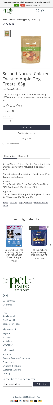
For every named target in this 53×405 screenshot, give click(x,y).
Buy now (26, 138)
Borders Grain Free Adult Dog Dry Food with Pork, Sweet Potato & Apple (14, 253)
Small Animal (9, 316)
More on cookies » (33, 5)
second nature (41, 202)
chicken (13, 202)
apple (5, 202)
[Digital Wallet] (26, 401)
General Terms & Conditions (16, 358)
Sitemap (6, 373)
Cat (4, 308)
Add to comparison (12, 143)
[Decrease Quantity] (5, 120)
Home (5, 19)
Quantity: (6, 116)
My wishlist (8, 344)
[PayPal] (31, 401)
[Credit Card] (12, 401)
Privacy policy (9, 362)
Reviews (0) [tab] (23, 156)
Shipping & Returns (12, 366)
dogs (21, 202)
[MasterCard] (16, 401)
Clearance (7, 304)
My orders (7, 337)
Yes (16, 5)
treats (5, 205)
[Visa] (20, 401)
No (23, 5)
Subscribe (41, 384)
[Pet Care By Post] (8, 10)
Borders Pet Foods (11, 323)
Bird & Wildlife (9, 320)
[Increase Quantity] (10, 120)
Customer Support (12, 369)
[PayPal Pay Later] (40, 401)
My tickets (7, 341)
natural (28, 202)
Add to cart (26, 127)
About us (7, 354)
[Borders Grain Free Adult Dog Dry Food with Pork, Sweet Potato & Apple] (14, 236)
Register (7, 333)
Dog (5, 312)
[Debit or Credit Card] (35, 401)
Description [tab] (9, 156)
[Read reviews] (11, 105)
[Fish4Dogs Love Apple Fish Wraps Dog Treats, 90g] (39, 236)
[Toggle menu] (47, 10)
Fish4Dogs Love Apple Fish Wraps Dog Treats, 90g (39, 252)
